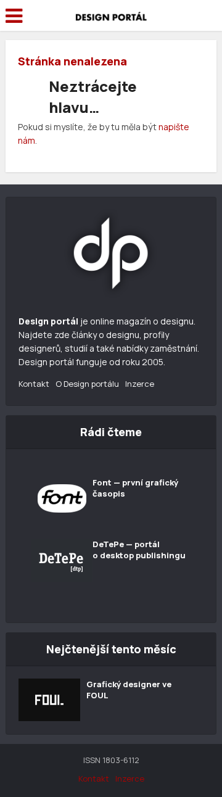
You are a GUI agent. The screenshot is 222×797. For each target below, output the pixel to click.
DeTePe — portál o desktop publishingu (139, 550)
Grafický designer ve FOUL (128, 690)
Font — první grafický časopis (135, 488)
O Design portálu (87, 383)
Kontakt (33, 383)
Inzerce (139, 383)
